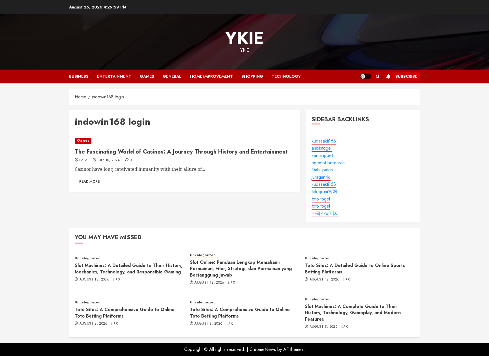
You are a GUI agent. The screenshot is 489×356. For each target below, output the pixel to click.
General (172, 76)
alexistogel (322, 148)
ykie (244, 38)
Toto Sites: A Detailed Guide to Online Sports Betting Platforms (355, 268)
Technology (286, 76)
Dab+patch (322, 170)
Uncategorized (87, 258)
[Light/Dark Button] (365, 76)
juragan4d (321, 177)
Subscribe (406, 76)
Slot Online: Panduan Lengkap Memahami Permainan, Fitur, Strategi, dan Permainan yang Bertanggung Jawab (241, 268)
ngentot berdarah (328, 162)
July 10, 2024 (109, 160)
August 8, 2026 (94, 324)
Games (147, 76)
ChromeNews (263, 349)
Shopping (252, 76)
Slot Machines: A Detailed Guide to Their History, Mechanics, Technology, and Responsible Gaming (129, 268)
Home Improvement (211, 76)
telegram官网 (324, 191)
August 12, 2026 (209, 283)
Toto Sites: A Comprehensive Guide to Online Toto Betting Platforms (125, 312)
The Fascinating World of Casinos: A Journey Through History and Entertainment (181, 152)
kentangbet (322, 155)
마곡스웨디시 (325, 213)
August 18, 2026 (94, 279)
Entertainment (114, 76)
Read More (89, 181)
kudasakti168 (324, 141)
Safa (83, 160)
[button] (377, 76)
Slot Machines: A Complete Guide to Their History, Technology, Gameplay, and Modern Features (353, 312)
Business (79, 76)
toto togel (321, 199)
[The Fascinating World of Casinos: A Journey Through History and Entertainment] (185, 140)
